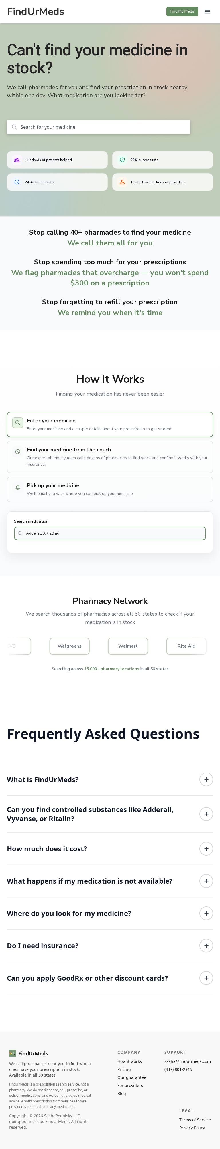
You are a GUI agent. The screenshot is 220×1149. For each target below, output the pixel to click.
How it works (129, 1061)
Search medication (31, 521)
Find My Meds (182, 11)
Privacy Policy (192, 1127)
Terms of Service (195, 1119)
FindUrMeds (35, 11)
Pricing (124, 1069)
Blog (121, 1093)
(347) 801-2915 (178, 1069)
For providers (130, 1085)
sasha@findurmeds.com (187, 1061)
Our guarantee (131, 1077)
